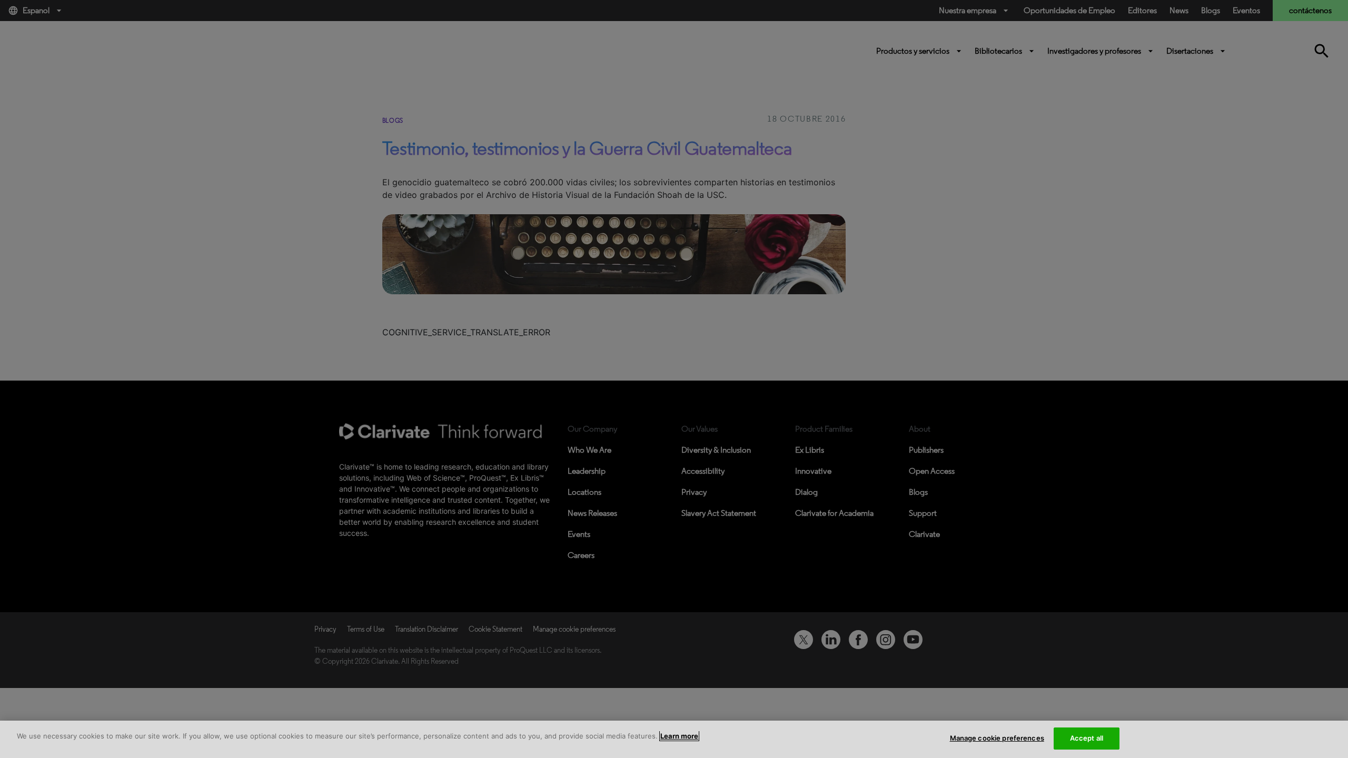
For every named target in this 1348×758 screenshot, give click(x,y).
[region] (674, 739)
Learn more (679, 736)
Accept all (1086, 738)
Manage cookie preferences (997, 738)
